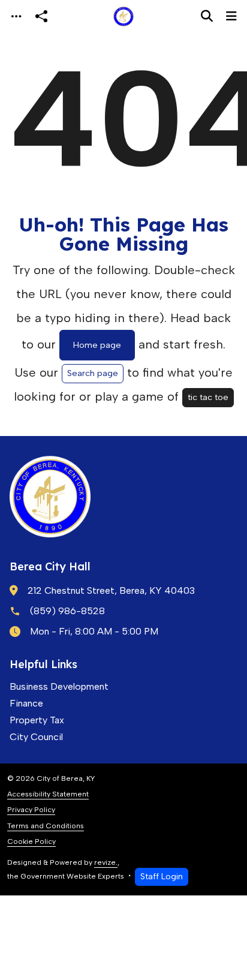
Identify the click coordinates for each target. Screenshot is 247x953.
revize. (106, 862)
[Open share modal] (41, 16)
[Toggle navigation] (16, 16)
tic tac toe (208, 397)
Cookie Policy (31, 841)
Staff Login (161, 876)
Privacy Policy (31, 809)
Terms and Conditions (45, 825)
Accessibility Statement (48, 793)
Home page (97, 344)
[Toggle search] (206, 16)
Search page (92, 373)
